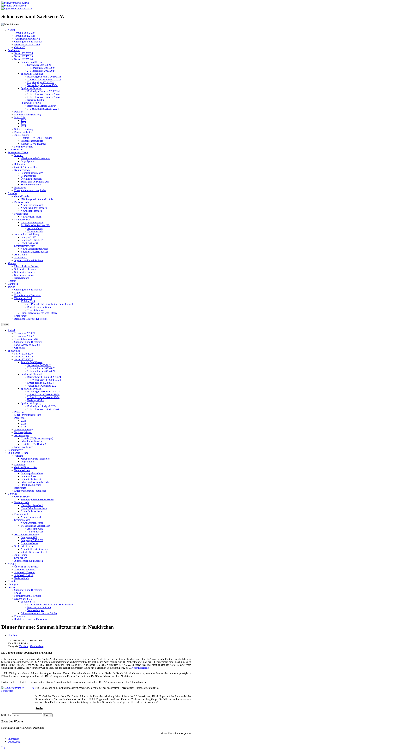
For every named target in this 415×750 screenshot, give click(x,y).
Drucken (12, 635)
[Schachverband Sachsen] (15, 2)
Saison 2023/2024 (23, 359)
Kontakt (12, 581)
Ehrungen (13, 584)
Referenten (19, 464)
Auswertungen (21, 435)
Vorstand (18, 455)
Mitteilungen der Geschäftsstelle (37, 499)
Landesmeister (15, 450)
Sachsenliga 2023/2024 (39, 365)
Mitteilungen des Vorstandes (35, 458)
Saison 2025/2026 (23, 353)
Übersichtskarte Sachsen (26, 566)
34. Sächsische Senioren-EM (35, 525)
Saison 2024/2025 (23, 356)
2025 (23, 423)
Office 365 (19, 347)
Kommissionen (22, 470)
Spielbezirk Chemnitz (32, 374)
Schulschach (20, 557)
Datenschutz (14, 741)
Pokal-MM (19, 417)
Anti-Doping (20, 555)
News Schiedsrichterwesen (34, 549)
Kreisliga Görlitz (35, 400)
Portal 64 (19, 412)
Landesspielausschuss (32, 473)
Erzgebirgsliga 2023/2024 (40, 382)
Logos (17, 592)
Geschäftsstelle (22, 496)
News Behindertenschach (34, 508)
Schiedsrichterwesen (24, 546)
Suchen (47, 715)
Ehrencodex (20, 616)
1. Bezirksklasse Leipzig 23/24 (43, 409)
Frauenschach (21, 514)
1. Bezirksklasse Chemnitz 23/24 (44, 379)
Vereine (12, 563)
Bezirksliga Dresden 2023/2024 (43, 391)
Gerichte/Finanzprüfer (25, 467)
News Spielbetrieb (23, 447)
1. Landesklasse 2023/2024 (41, 368)
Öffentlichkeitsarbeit (31, 479)
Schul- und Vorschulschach (35, 482)
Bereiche (12, 493)
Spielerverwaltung (23, 429)
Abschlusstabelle (140, 667)
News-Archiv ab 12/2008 (27, 344)
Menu (5, 324)
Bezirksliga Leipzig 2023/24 (41, 406)
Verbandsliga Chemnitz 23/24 (42, 385)
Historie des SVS (23, 598)
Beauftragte (20, 487)
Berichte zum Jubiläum (39, 607)
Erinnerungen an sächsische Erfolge (39, 613)
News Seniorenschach (32, 522)
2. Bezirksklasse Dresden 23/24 (43, 397)
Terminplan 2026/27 (24, 333)
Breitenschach (21, 502)
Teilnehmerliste (35, 531)
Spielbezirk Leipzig (31, 403)
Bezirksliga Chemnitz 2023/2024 (44, 377)
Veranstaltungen (35, 610)
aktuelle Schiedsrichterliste (34, 552)
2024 (23, 426)
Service (11, 587)
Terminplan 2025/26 (24, 336)
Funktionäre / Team (18, 452)
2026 (23, 420)
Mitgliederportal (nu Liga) (27, 414)
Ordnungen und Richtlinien (28, 342)
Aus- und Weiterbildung (26, 534)
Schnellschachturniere (32, 441)
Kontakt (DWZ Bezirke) (33, 444)
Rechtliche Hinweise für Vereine (30, 619)
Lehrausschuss (28, 476)
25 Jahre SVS (28, 601)
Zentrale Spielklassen (31, 362)
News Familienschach (32, 505)
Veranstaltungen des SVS (27, 339)
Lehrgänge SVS (29, 537)
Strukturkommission (31, 485)
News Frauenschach (31, 517)
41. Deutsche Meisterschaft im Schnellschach (50, 604)
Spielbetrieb (14, 350)
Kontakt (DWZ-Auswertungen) (37, 438)
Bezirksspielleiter (23, 432)
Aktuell (11, 330)
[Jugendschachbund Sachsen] (16, 8)
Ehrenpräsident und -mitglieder (30, 490)
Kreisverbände (21, 578)
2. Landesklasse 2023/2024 (41, 371)
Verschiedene (36, 646)
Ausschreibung (35, 528)
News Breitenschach (31, 511)
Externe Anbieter (29, 543)
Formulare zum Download (27, 595)
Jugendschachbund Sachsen (28, 560)
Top (3, 747)
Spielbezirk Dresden (31, 388)
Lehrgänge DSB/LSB (32, 540)
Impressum (13, 738)
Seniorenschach (22, 520)
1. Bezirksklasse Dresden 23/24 (43, 394)
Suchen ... (6, 715)
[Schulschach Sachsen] (13, 5)
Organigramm (28, 461)
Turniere (23, 646)
